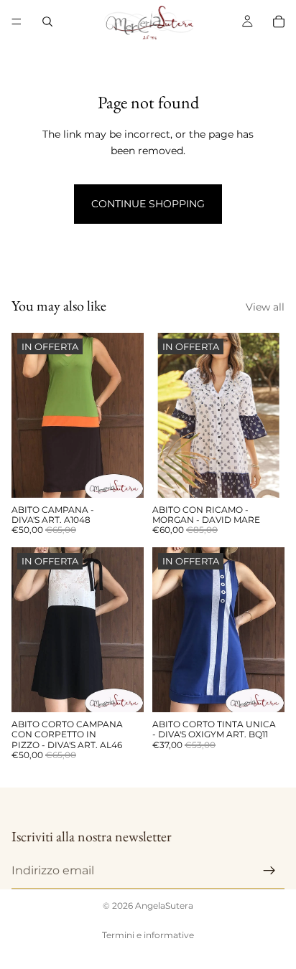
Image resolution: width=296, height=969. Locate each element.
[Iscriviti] (269, 870)
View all (265, 307)
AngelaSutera (164, 905)
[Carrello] (279, 21)
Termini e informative (148, 935)
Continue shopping (148, 203)
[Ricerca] (47, 21)
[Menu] (16, 21)
